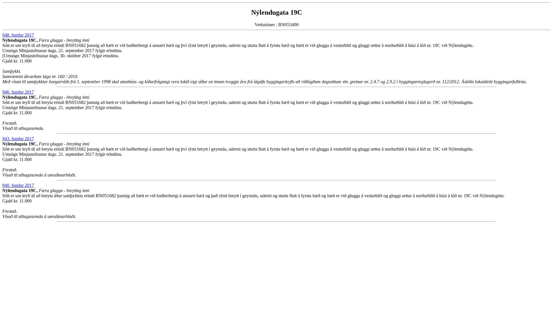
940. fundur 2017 (18, 185)
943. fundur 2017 (18, 138)
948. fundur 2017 (18, 35)
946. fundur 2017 (18, 92)
